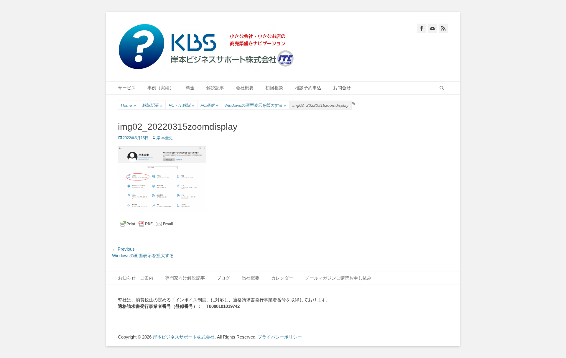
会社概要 (245, 87)
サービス (127, 87)
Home (128, 105)
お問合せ (342, 87)
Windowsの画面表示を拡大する (255, 105)
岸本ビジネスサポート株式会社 (184, 336)
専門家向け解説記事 (185, 277)
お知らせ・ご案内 (135, 277)
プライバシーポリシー (280, 336)
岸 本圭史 (164, 138)
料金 (190, 87)
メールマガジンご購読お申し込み (338, 277)
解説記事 (215, 87)
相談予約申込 (308, 87)
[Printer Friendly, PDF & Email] (146, 223)
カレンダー (282, 277)
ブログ (223, 277)
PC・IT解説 (181, 105)
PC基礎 (209, 105)
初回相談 (274, 87)
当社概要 (250, 277)
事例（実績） (160, 87)
